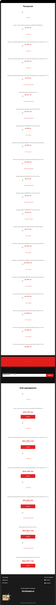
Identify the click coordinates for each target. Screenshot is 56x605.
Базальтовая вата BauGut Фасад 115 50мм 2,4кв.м (28, 109)
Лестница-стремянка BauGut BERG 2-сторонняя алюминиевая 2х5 (28, 243)
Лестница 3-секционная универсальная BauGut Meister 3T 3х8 (28, 344)
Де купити (5, 582)
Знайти (50, 375)
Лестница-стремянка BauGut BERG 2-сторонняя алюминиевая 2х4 (28, 260)
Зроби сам (5, 580)
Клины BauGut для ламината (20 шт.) (28, 92)
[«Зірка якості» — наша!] (6, 596)
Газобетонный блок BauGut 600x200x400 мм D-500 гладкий (28, 226)
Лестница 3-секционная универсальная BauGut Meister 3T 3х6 (28, 159)
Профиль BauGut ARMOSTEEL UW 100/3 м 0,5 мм (28, 176)
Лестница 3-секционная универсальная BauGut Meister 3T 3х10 (28, 327)
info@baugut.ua (28, 591)
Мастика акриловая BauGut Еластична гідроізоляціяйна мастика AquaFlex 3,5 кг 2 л (28, 75)
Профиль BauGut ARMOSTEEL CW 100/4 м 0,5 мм (28, 193)
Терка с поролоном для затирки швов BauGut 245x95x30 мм (28, 25)
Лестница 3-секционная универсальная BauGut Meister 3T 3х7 (28, 310)
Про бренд (5, 577)
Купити (28, 416)
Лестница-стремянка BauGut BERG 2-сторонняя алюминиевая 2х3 (28, 277)
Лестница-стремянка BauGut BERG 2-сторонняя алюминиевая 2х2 (28, 142)
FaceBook (48, 583)
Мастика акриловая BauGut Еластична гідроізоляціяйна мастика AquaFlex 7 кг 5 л (28, 58)
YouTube (48, 580)
